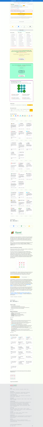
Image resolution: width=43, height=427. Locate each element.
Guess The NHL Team (19, 403)
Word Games (17, 140)
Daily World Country (12, 392)
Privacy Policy (21, 389)
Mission (11, 389)
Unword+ (29, 176)
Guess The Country (16, 409)
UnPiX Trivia (29, 135)
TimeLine (24, 408)
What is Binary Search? (13, 419)
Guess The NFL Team (12, 403)
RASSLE (16, 408)
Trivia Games (21, 140)
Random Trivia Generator (13, 416)
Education (25, 116)
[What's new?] (32, 0)
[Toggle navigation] (10, 0)
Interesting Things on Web (13, 421)
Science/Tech (20, 116)
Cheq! (19, 395)
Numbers (29, 116)
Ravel (11, 408)
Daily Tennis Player (23, 392)
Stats (13, 226)
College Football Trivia (29, 409)
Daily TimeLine (12, 393)
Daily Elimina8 (16, 51)
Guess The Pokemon (19, 404)
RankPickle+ (14, 196)
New (31, 116)
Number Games (26, 140)
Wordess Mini (15, 406)
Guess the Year (18, 396)
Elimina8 (19, 408)
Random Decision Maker (20, 416)
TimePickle (27, 408)
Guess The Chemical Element (23, 405)
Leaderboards (29, 226)
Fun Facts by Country (28, 420)
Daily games (15, 296)
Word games (20, 296)
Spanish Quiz (31, 203)
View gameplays (24, 277)
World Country (18, 110)
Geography (16, 116)
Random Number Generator (13, 415)
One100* (12, 167)
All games (12, 296)
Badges (21, 226)
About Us (14, 389)
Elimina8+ (21, 408)
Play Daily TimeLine (16, 54)
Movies (22, 116)
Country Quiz (12, 410)
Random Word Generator (28, 415)
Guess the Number (12, 396)
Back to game (11, 309)
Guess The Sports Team (26, 404)
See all (31, 109)
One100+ (24, 3)
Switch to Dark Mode (21, 15)
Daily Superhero (18, 392)
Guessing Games (12, 140)
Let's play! (14, 277)
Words (27, 116)
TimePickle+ (11, 409)
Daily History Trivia (23, 51)
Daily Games (30, 140)
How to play (28, 4)
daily (12, 292)
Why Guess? (18, 419)
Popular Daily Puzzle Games (13, 420)
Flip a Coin (29, 416)
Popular (11, 116)
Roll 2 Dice (25, 416)
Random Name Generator (21, 415)
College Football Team (12, 110)
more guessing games (23, 292)
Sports (13, 116)
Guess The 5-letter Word (25, 403)
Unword (27, 176)
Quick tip (21, 12)
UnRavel (13, 408)
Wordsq (11, 399)
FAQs (27, 389)
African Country (20, 5)
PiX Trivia (27, 135)
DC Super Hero (15, 110)
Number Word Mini (27, 395)
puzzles (28, 292)
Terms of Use (17, 389)
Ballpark (17, 395)
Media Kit (25, 389)
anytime (15, 292)
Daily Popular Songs (17, 393)
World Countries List (12, 417)
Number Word (23, 395)
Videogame (24, 109)
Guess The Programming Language (14, 405)
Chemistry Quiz (27, 203)
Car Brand (28, 109)
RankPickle (12, 196)
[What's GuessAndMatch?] (31, 0)
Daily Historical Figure (26, 50)
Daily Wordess (25, 393)
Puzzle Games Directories (21, 420)
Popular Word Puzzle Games (24, 419)
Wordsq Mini (14, 399)
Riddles (15, 410)
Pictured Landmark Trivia (19, 413)
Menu (31, 4)
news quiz (16, 293)
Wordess (21, 293)
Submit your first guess (21, 13)
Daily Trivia (21, 393)
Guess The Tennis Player (13, 404)
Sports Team (21, 110)
